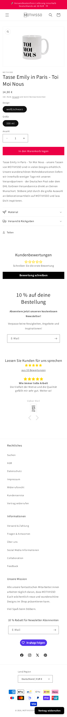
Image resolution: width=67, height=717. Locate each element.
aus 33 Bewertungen (33, 370)
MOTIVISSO (28, 710)
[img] (33, 365)
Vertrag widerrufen (18, 503)
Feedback (12, 566)
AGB (9, 463)
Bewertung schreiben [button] (33, 275)
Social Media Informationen (23, 550)
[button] (7, 15)
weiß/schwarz (14, 109)
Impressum (13, 479)
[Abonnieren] (56, 338)
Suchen (11, 455)
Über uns (12, 541)
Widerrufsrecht (15, 487)
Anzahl (6, 131)
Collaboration (15, 558)
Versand (15, 97)
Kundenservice (15, 495)
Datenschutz (14, 471)
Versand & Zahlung (18, 525)
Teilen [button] (10, 232)
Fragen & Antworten (18, 533)
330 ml (10, 123)
